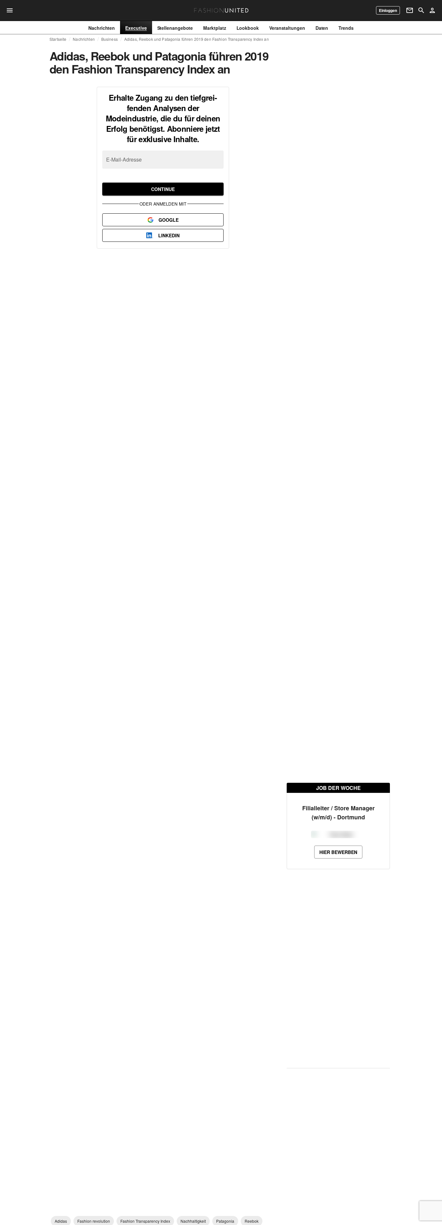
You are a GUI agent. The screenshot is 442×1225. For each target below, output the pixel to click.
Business (109, 39)
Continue (163, 189)
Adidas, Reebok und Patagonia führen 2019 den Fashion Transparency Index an (196, 39)
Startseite (58, 39)
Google (169, 220)
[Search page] (421, 10)
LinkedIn (169, 235)
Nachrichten (83, 39)
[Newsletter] (409, 10)
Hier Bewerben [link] (338, 875)
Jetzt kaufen (312, 147)
